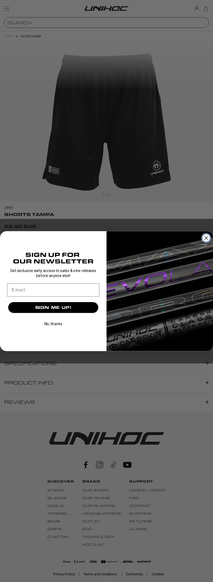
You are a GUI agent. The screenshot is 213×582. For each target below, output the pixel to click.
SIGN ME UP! (53, 307)
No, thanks (53, 324)
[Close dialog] (206, 238)
